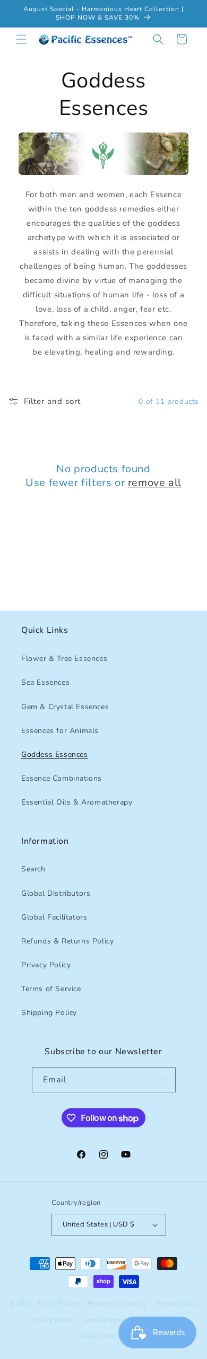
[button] (21, 39)
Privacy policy (51, 1320)
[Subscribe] (163, 1079)
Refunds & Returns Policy (67, 941)
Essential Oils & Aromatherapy (76, 802)
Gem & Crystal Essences (65, 707)
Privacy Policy (46, 965)
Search (33, 869)
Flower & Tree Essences (64, 659)
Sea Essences (45, 682)
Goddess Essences (54, 754)
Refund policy (177, 1304)
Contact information (108, 1336)
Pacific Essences (61, 1304)
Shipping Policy (49, 1013)
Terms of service (106, 1320)
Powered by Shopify (118, 1304)
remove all (155, 483)
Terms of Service (51, 989)
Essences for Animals (60, 731)
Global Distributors (55, 893)
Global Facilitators (54, 917)
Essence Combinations (61, 778)
